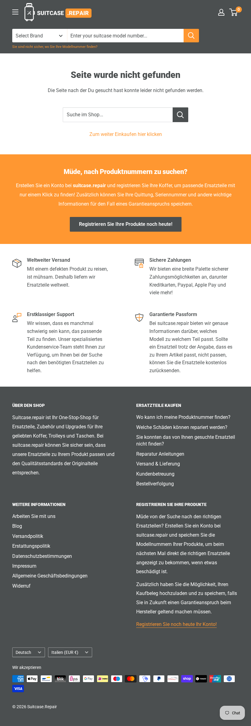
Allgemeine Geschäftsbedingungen (50, 576)
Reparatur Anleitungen (160, 454)
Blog (17, 526)
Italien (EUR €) (64, 652)
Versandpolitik (27, 536)
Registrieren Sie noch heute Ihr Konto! (176, 624)
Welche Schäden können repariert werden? (181, 427)
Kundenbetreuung (155, 474)
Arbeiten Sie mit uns (33, 516)
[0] (234, 12)
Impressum (24, 566)
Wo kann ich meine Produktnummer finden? (183, 417)
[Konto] (221, 12)
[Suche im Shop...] (180, 114)
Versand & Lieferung (158, 464)
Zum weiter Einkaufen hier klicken (125, 134)
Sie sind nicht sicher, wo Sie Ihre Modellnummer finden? (54, 47)
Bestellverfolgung (155, 484)
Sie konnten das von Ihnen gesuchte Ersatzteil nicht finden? (185, 440)
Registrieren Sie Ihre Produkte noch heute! (125, 224)
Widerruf (21, 586)
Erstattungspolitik (31, 546)
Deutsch (23, 652)
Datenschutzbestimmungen (42, 556)
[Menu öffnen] (15, 12)
